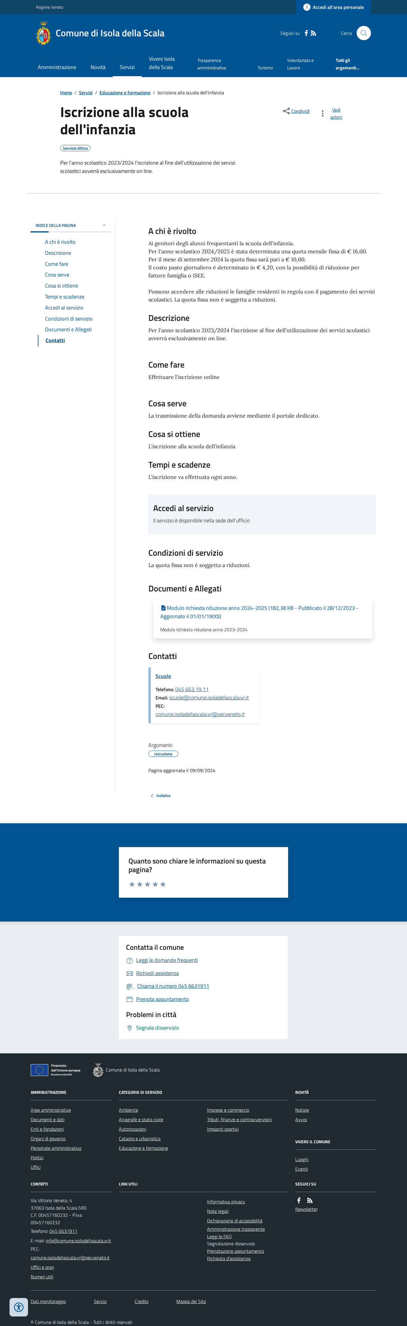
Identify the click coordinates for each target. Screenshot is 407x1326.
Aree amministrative (51, 1109)
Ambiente (128, 1109)
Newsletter (306, 1209)
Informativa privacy (226, 1201)
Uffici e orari (42, 1267)
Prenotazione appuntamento (235, 1251)
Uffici (36, 1167)
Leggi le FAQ (219, 1236)
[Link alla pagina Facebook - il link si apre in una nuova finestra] (306, 33)
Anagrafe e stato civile (141, 1119)
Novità (98, 67)
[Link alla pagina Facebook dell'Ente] (298, 1200)
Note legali (218, 1211)
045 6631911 (63, 1231)
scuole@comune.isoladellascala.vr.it (209, 698)
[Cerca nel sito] (361, 33)
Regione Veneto (49, 7)
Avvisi (301, 1119)
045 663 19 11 (192, 689)
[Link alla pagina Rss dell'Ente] (309, 1200)
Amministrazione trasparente (236, 1229)
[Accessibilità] (19, 1307)
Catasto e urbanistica (140, 1138)
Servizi (127, 67)
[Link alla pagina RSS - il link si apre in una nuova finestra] (313, 33)
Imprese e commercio (228, 1109)
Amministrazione (57, 67)
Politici (37, 1157)
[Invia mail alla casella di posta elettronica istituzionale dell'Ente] (78, 1240)
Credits (141, 1301)
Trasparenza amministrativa (212, 64)
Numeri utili (42, 1276)
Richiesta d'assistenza (229, 1258)
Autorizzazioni (132, 1129)
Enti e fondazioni (47, 1129)
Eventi (301, 1168)
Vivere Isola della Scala (162, 63)
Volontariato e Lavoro (300, 64)
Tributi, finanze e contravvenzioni (239, 1119)
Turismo (265, 67)
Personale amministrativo (56, 1148)
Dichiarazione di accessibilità (234, 1220)
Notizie (302, 1109)
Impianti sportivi (223, 1129)
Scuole (163, 676)
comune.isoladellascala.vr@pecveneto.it (200, 714)
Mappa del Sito (191, 1301)
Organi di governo (48, 1138)
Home (66, 92)
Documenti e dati (47, 1119)
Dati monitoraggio (48, 1301)
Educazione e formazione (125, 92)
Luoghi (301, 1159)
